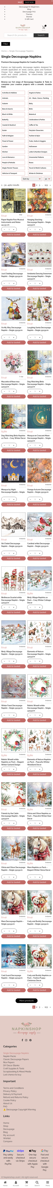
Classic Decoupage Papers (16, 1059)
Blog (29, 9)
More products (26, 1000)
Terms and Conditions (13, 1088)
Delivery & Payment (12, 1094)
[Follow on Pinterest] (30, 1040)
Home (4, 51)
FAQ (5, 1106)
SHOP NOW (29, 2)
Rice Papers (8, 1062)
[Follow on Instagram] (26, 1040)
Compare (7, 1141)
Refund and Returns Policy (15, 1097)
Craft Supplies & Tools (13, 1068)
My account (9, 1135)
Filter (5, 44)
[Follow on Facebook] (22, 1040)
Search (41, 35)
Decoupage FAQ (29, 12)
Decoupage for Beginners (29, 7)
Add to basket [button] (13, 234)
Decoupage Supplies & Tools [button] (36, 82)
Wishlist (7, 1138)
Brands (29, 17)
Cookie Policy (9, 1100)
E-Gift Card (29, 19)
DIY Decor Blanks (11, 1065)
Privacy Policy (10, 1091)
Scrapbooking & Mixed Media (17, 1072)
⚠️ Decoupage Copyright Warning (19, 1109)
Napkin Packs (9, 1056)
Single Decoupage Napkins (16, 1053)
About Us (7, 1103)
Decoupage (8, 1129)
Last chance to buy (12, 1075)
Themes (29, 14)
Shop (5, 1126)
